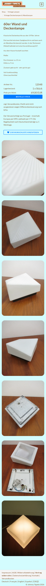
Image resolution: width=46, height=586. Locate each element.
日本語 (36, 581)
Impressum (6, 572)
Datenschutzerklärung (22, 575)
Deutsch (5, 581)
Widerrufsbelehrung (25, 572)
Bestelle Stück (23, 97)
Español (28, 581)
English (21, 581)
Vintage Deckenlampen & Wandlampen (18, 15)
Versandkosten (13, 104)
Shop (4, 12)
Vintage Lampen (13, 12)
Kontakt (35, 575)
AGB (14, 572)
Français (13, 581)
